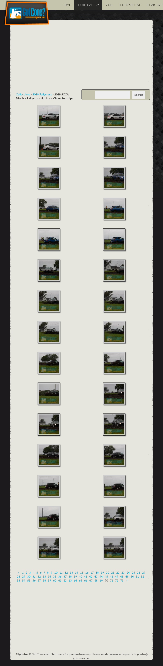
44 (101, 576)
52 (142, 576)
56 (34, 580)
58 (44, 580)
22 (117, 572)
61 (59, 580)
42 (90, 576)
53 (18, 580)
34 (49, 576)
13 (71, 572)
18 (97, 572)
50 (132, 576)
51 (137, 576)
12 (66, 572)
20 (107, 572)
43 (96, 576)
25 (133, 572)
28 (18, 576)
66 (85, 580)
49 (127, 576)
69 (101, 580)
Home (66, 5)
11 (61, 572)
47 (116, 576)
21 (112, 572)
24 (128, 572)
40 (80, 576)
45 (106, 576)
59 (49, 580)
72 (116, 580)
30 (28, 576)
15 (81, 572)
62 (65, 580)
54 (23, 580)
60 (54, 580)
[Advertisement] (81, 57)
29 (23, 576)
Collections (23, 94)
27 (143, 572)
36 (59, 576)
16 (86, 572)
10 (55, 572)
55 (28, 580)
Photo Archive (129, 5)
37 (65, 576)
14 (76, 572)
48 (121, 576)
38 (70, 576)
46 (111, 576)
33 (44, 576)
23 (123, 572)
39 (75, 576)
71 (111, 580)
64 (75, 580)
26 (138, 572)
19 (102, 572)
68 (96, 580)
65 (80, 580)
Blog (109, 5)
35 (54, 576)
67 (90, 580)
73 (121, 580)
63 (70, 580)
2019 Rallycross (42, 94)
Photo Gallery (88, 5)
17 (92, 572)
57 (39, 580)
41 (85, 576)
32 (39, 576)
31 (34, 576)
